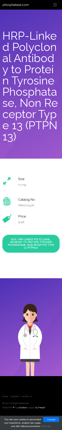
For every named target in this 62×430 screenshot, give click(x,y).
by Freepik (40, 407)
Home (5, 396)
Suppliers (14, 396)
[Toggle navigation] (55, 5)
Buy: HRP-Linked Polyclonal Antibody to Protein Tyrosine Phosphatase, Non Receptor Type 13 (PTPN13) (31, 243)
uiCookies (22, 407)
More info (46, 426)
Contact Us (27, 396)
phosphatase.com (16, 5)
